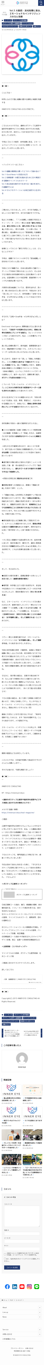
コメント (8, 1204)
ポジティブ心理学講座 (20, 20)
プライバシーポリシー (17, 1348)
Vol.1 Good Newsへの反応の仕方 (15, 174)
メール (7, 1238)
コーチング (8, 20)
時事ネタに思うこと (25, 26)
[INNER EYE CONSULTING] (22, 3)
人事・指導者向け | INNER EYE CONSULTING (20, 979)
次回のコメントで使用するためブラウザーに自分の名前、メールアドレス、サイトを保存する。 (23, 1254)
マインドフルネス (27, 23)
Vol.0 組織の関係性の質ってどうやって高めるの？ (21, 171)
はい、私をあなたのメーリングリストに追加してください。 (22, 1260)
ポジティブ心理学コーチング (26, 895)
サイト (6, 1246)
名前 (6, 1230)
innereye (22, 1067)
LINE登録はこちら (9, 1339)
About (5, 1307)
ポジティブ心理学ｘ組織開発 (11, 23)
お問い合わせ (7, 1334)
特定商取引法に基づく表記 (22, 1351)
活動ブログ (36, 26)
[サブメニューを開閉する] (39, 1307)
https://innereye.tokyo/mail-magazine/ (18, 812)
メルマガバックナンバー (10, 26)
